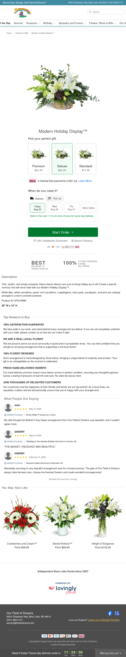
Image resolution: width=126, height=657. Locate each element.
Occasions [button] (32, 23)
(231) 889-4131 (15, 619)
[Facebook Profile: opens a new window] (110, 613)
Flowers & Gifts (21, 33)
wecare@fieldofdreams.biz (20, 623)
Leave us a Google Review (103, 620)
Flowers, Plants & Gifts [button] (101, 23)
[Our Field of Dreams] (21, 12)
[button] (117, 643)
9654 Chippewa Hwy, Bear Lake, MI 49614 (29, 616)
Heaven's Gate (33, 463)
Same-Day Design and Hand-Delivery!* (25, 2)
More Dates (89, 207)
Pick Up (57, 198)
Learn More (85, 181)
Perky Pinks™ (32, 414)
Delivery (39, 198)
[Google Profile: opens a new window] (117, 613)
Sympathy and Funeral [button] (71, 23)
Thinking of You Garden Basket (40, 441)
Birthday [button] (48, 23)
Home (9, 33)
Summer (18, 23)
